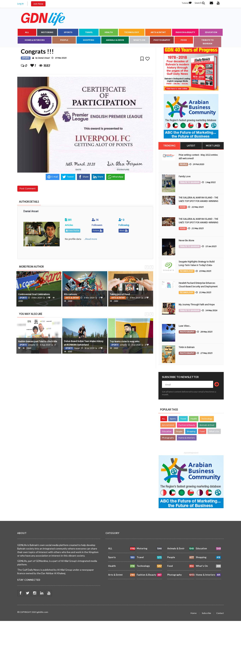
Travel (89, 32)
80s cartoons (70, 294)
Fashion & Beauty (185, 32)
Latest (191, 145)
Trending (169, 145)
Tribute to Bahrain (207, 42)
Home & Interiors (35, 40)
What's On (139, 40)
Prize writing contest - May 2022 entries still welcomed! (198, 156)
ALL (27, 32)
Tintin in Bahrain (187, 347)
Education (211, 32)
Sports (68, 32)
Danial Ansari (44, 57)
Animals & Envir (115, 40)
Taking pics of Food (120, 294)
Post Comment (28, 189)
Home (194, 613)
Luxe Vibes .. (185, 326)
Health (109, 32)
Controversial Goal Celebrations (34, 294)
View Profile (73, 230)
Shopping (88, 40)
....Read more (90, 239)
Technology (131, 32)
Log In (20, 3)
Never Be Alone (186, 240)
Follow (96, 230)
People (64, 40)
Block (122, 230)
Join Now (38, 4)
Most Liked (213, 145)
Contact (220, 613)
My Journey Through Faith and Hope (197, 304)
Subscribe (206, 613)
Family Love (185, 176)
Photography (161, 40)
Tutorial (185, 3)
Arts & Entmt (158, 32)
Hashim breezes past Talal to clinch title (37, 341)
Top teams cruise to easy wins (124, 341)
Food (184, 40)
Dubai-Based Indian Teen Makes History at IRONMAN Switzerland (83, 343)
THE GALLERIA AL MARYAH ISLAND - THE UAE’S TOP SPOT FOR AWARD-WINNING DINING (198, 201)
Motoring (47, 32)
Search (198, 3)
